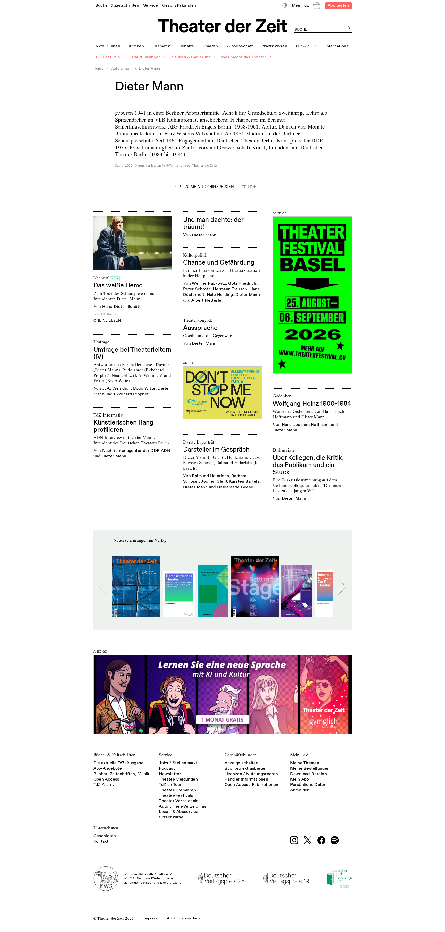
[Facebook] (321, 840)
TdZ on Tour (170, 784)
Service (165, 754)
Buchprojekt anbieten (246, 768)
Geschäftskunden (241, 754)
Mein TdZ (299, 754)
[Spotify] (335, 840)
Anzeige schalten (241, 763)
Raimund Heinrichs (210, 475)
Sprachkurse (171, 817)
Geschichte (104, 835)
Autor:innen (121, 68)
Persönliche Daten (308, 784)
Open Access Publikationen (251, 784)
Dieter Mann (204, 235)
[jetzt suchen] (349, 28)
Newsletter (170, 773)
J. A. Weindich (116, 388)
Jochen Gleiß (214, 481)
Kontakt (101, 841)
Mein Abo (299, 779)
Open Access (106, 779)
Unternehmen (105, 828)
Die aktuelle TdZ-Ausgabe (118, 763)
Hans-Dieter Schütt (121, 306)
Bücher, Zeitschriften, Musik (121, 773)
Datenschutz (190, 918)
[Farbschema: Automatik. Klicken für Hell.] (284, 6)
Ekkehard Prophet (131, 394)
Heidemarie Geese (235, 487)
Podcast (167, 768)
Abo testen (338, 5)
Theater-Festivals (176, 795)
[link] (117, 5)
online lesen (107, 321)
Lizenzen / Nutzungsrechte (251, 773)
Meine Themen (304, 763)
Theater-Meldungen (178, 779)
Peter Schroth (197, 289)
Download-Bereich (308, 773)
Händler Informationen (246, 779)
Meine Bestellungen (310, 768)
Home (98, 68)
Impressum (153, 918)
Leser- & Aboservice (179, 811)
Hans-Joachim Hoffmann (306, 424)
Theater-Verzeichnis (179, 800)
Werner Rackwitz (209, 283)
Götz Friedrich (242, 283)
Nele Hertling (220, 294)
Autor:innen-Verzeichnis (182, 806)
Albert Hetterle (206, 300)
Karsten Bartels (244, 481)
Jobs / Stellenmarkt (178, 763)
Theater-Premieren (177, 790)
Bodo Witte (144, 388)
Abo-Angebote (107, 768)
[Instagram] (294, 840)
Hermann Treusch (230, 289)
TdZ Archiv (104, 784)
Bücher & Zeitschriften (114, 754)
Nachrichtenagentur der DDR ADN (136, 450)
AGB (171, 918)
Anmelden (300, 790)
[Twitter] (308, 840)
